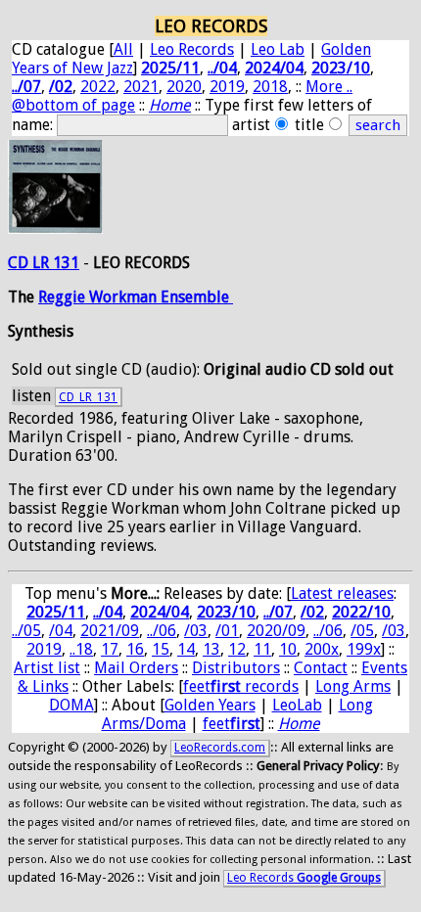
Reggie (63, 297)
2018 (270, 86)
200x (321, 649)
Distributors (236, 668)
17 (109, 649)
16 (135, 649)
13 (211, 649)
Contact (321, 668)
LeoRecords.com (219, 747)
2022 (98, 86)
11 (262, 649)
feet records (241, 686)
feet (231, 723)
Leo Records (192, 49)
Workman (125, 297)
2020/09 (276, 630)
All (123, 49)
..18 (81, 649)
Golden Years (210, 705)
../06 (161, 630)
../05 (26, 630)
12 (237, 649)
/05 (362, 630)
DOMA (71, 705)
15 (160, 649)
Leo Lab (277, 49)
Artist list (47, 668)
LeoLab (297, 705)
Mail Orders (136, 668)
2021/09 (109, 630)
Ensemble (197, 297)
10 (288, 649)
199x (364, 649)
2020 (184, 86)
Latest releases (342, 593)
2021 (141, 86)
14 (186, 649)
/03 (196, 630)
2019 (227, 86)
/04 (60, 630)
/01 (227, 630)
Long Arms (353, 686)
